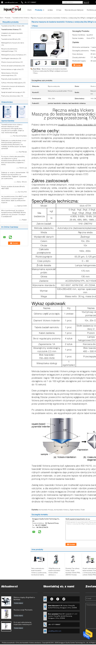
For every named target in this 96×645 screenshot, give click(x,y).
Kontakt (78, 65)
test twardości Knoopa (46, 510)
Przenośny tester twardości (9, 79)
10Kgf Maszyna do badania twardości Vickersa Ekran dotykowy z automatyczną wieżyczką (54, 573)
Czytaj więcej (18, 603)
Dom (29, 10)
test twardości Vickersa (61, 510)
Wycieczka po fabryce (74, 10)
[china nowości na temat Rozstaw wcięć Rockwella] (6, 614)
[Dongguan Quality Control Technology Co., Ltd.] (13, 9)
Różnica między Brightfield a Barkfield (24, 598)
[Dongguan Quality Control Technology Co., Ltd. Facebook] (57, 598)
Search (86, 3)
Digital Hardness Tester (77, 510)
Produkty (38, 10)
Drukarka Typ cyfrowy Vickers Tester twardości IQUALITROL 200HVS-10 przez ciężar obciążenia (73, 572)
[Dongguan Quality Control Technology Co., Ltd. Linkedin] (51, 598)
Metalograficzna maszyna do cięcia (12, 43)
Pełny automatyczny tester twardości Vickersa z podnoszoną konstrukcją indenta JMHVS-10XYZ (38, 572)
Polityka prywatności (8, 642)
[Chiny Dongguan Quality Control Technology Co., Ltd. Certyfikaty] (7, 111)
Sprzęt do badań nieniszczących (11, 92)
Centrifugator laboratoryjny (9, 58)
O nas (58, 10)
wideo (50, 10)
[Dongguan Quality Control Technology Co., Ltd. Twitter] (63, 598)
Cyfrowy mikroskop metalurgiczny (12, 83)
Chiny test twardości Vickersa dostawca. (29, 642)
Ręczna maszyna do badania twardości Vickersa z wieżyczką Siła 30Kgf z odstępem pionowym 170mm (50, 71)
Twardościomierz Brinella (9, 39)
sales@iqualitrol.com (11, 2)
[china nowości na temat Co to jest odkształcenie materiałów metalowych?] (6, 626)
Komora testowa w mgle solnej (11, 69)
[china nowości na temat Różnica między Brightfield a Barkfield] (6, 601)
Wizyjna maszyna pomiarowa (10, 62)
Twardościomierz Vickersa (20, 18)
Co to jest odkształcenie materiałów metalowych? (23, 623)
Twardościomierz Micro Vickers (11, 26)
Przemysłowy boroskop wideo (10, 96)
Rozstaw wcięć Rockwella (23, 610)
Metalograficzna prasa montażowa (12, 55)
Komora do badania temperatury (11, 66)
